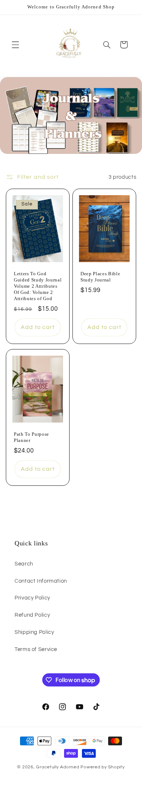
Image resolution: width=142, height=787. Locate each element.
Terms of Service (36, 649)
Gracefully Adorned (58, 767)
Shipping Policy (34, 632)
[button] (15, 44)
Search (24, 564)
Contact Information (41, 581)
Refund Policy (32, 615)
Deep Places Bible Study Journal (100, 277)
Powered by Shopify (102, 767)
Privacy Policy (32, 598)
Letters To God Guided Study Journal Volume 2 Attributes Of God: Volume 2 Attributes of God (38, 286)
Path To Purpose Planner (31, 437)
